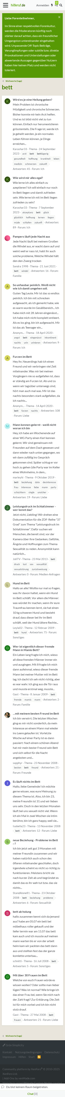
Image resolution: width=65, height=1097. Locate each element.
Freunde (26, 772)
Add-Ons (9, 1078)
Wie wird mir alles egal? (28, 177)
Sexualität (45, 902)
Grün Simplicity (14, 1045)
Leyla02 (18, 627)
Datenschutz (52, 1052)
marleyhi (18, 477)
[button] (5, 5)
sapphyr (17, 762)
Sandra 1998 (20, 266)
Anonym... (18, 332)
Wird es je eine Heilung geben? (32, 99)
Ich (42, 168)
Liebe (26, 415)
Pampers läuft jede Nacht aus (31, 236)
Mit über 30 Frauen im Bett (30, 975)
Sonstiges (18, 637)
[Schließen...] (58, 17)
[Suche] (60, 5)
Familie (17, 275)
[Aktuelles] (52, 5)
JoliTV (16, 559)
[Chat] (56, 5)
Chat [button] (32, 1093)
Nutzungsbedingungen (28, 1052)
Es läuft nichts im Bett (26, 781)
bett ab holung (22, 911)
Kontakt (7, 1052)
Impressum (9, 1056)
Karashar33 (20, 149)
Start (32, 1056)
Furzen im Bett (22, 356)
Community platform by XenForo (31, 1071)
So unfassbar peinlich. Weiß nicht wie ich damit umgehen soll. (34, 286)
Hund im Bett (21, 583)
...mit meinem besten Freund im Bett (36, 713)
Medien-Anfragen (49, 574)
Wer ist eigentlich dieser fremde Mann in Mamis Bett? (33, 648)
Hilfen (22, 1056)
